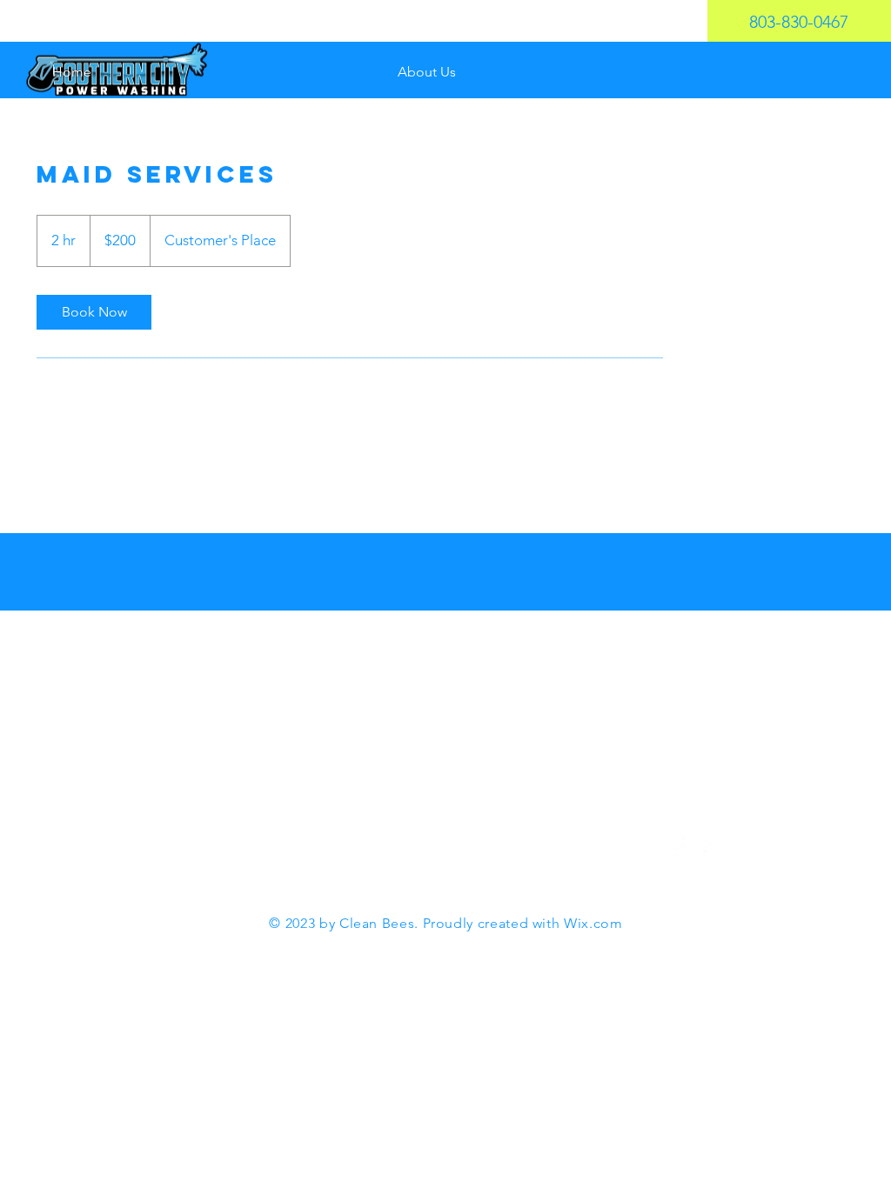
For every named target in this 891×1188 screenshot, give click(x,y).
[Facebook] (677, 846)
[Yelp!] (711, 846)
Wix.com (593, 923)
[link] (94, 312)
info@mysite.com (507, 839)
